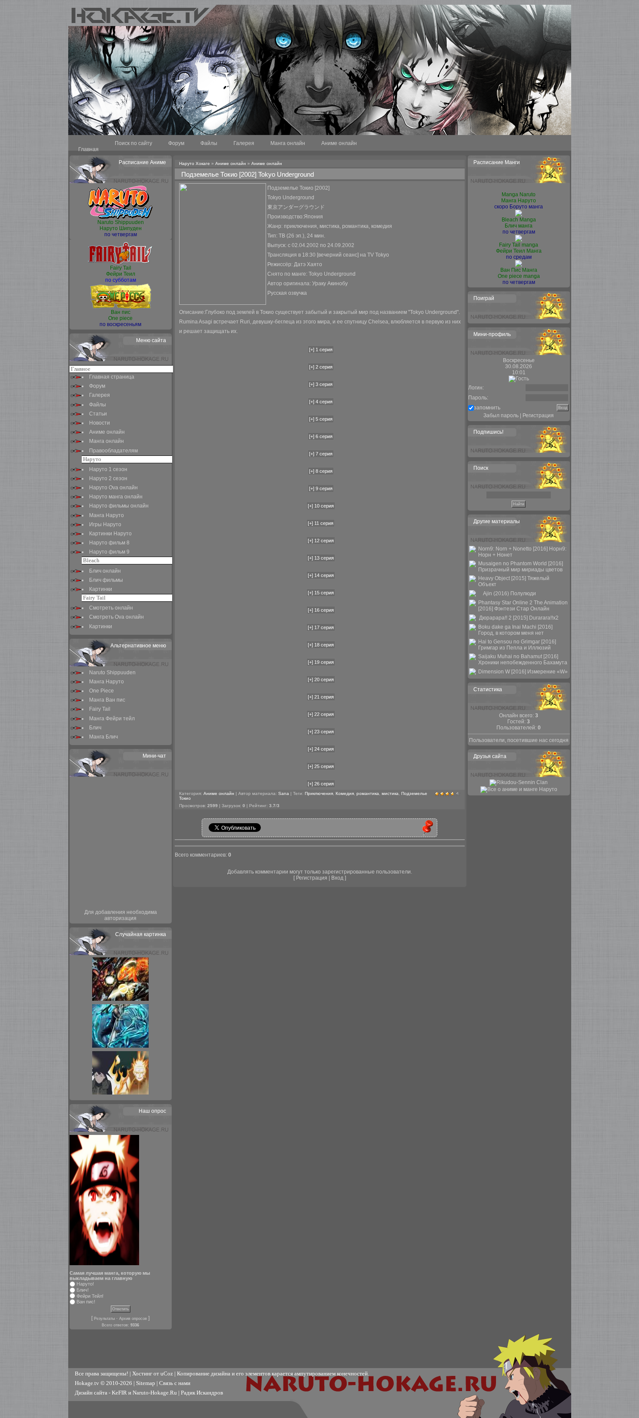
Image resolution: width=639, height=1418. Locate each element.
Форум (176, 143)
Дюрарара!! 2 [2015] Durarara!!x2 (519, 618)
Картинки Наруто (110, 534)
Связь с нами (174, 1383)
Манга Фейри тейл (112, 719)
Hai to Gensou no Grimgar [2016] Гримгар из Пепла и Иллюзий (517, 645)
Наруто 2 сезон (108, 478)
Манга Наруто (106, 515)
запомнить (487, 408)
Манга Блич (103, 737)
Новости (99, 423)
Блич (95, 728)
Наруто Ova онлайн (113, 488)
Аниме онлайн (339, 143)
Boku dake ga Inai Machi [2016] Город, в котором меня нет (515, 630)
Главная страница (111, 377)
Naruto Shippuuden (112, 672)
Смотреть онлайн (111, 608)
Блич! (83, 1290)
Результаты (104, 1318)
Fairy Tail (99, 709)
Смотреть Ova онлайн (116, 617)
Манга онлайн (287, 143)
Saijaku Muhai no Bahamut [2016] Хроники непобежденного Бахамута (522, 659)
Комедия (345, 793)
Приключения (319, 793)
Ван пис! (86, 1301)
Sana (283, 793)
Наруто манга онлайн (116, 497)
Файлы (208, 143)
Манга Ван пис (107, 700)
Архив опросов (133, 1318)
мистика (390, 793)
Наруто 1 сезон (108, 469)
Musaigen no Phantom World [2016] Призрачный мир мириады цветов (520, 567)
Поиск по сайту (133, 143)
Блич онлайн (105, 571)
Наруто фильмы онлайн (119, 506)
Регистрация (311, 878)
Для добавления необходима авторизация (120, 915)
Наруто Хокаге (194, 163)
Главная (88, 149)
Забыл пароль (501, 415)
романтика (367, 793)
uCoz (166, 1373)
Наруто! (85, 1283)
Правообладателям (113, 451)
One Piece (101, 691)
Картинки (100, 589)
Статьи (98, 414)
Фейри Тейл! (90, 1296)
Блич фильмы (106, 580)
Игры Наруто (105, 524)
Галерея (243, 143)
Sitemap (145, 1383)
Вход (337, 878)
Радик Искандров (202, 1392)
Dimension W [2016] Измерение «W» (523, 672)
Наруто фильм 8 (109, 543)
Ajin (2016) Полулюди (509, 593)
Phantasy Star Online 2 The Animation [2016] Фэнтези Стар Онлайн (523, 606)
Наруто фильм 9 (109, 552)
